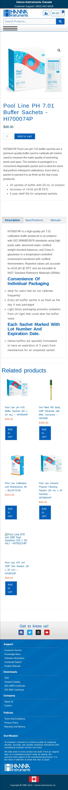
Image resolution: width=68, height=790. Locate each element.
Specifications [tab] (34, 220)
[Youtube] (47, 632)
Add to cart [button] (10, 433)
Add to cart (24, 136)
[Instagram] (38, 632)
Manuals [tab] (56, 220)
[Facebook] (21, 632)
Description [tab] (12, 220)
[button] (59, 50)
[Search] (60, 21)
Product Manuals (12, 666)
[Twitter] (29, 632)
